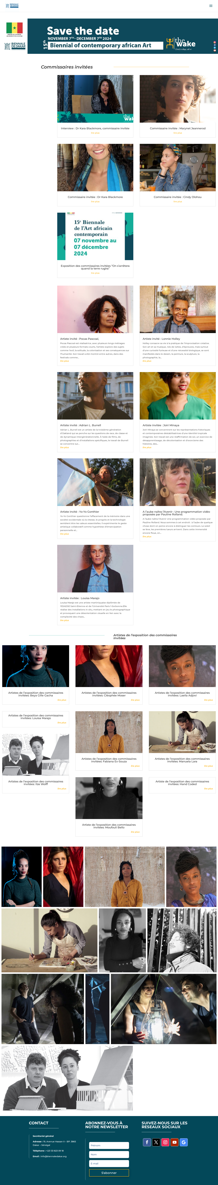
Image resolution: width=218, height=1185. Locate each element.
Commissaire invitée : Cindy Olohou (178, 197)
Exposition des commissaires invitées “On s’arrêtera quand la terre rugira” (95, 267)
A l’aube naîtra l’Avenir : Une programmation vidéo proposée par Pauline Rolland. (176, 513)
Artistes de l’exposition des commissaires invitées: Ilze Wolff (35, 783)
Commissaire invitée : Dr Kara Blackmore (95, 197)
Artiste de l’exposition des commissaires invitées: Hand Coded (182, 783)
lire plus (95, 133)
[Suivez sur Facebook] (147, 1142)
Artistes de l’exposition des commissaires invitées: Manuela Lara (182, 760)
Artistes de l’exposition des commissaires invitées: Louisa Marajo (35, 717)
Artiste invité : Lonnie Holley (161, 338)
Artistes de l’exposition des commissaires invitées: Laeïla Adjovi (182, 694)
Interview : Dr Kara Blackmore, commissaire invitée (95, 128)
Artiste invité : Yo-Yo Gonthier (79, 511)
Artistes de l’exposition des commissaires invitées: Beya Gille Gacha (35, 694)
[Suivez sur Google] (184, 1142)
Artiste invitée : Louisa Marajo (79, 598)
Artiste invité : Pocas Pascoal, (79, 338)
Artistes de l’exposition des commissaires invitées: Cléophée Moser (109, 694)
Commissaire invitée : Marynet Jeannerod (178, 128)
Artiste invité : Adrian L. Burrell (80, 425)
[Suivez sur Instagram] (165, 1142)
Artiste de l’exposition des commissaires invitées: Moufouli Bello (109, 826)
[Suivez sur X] (156, 1142)
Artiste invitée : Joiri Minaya (161, 425)
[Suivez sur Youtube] (175, 1142)
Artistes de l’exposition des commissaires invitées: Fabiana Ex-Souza (109, 760)
